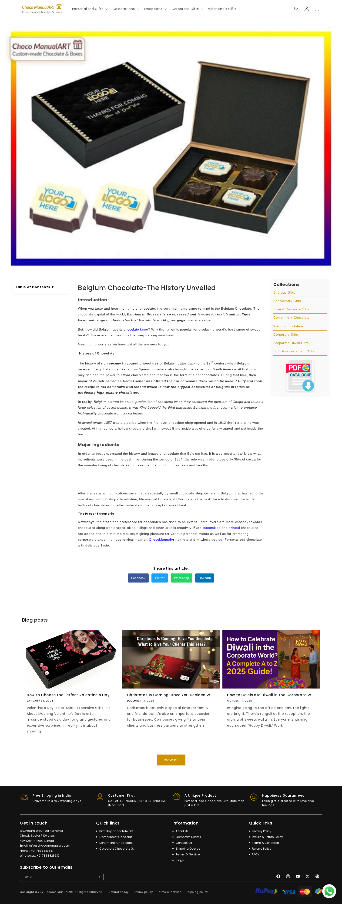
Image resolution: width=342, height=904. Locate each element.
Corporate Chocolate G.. (116, 849)
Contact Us (183, 843)
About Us (181, 831)
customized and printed (221, 528)
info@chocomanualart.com (49, 846)
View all (171, 759)
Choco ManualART (60, 892)
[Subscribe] (98, 877)
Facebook (138, 578)
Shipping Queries (187, 849)
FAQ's (255, 854)
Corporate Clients (188, 837)
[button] (89, 9)
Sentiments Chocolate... (116, 843)
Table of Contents (34, 287)
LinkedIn (204, 578)
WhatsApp (181, 578)
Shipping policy (197, 892)
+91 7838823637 (42, 851)
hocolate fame (136, 329)
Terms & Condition (265, 843)
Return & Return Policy (267, 837)
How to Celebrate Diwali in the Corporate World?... (271, 695)
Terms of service (169, 892)
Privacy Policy (261, 831)
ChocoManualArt (163, 539)
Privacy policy (143, 892)
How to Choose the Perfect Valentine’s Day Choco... (71, 695)
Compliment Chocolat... (116, 837)
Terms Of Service (187, 854)
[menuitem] (300, 292)
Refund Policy (261, 849)
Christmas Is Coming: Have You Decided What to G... (171, 695)
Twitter (159, 578)
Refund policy (118, 892)
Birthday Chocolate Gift (116, 831)
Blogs (179, 860)
